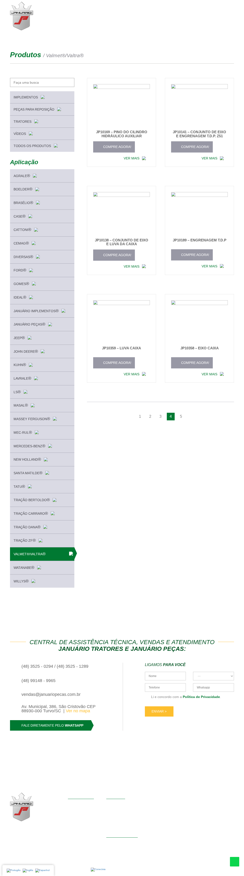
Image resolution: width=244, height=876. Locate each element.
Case (19, 216)
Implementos (26, 97)
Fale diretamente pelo (52, 725)
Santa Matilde (28, 472)
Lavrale (22, 378)
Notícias (74, 818)
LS (17, 391)
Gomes (21, 283)
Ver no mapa (78, 711)
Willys (21, 581)
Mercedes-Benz (29, 445)
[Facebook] (24, 830)
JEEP (19, 337)
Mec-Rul (23, 432)
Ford (20, 270)
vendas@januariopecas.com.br (51, 694)
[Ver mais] (121, 107)
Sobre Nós (76, 811)
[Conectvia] (98, 869)
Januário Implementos (36, 310)
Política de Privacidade (201, 697)
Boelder (23, 189)
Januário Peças (29, 324)
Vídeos (20, 134)
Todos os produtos (33, 146)
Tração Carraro (31, 513)
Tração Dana (27, 527)
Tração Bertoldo (32, 499)
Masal (21, 405)
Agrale (22, 175)
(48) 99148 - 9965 (38, 680)
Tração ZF (25, 540)
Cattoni (22, 229)
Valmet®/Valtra (30, 553)
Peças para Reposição (34, 109)
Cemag (21, 243)
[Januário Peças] (21, 16)
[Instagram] (14, 830)
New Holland (27, 459)
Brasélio (23, 202)
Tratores (23, 121)
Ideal (20, 297)
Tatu (19, 486)
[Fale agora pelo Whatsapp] (234, 861)
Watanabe (24, 567)
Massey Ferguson (32, 418)
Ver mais (132, 158)
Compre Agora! (116, 147)
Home (72, 804)
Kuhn (20, 364)
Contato (74, 824)
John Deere (26, 351)
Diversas (23, 256)
